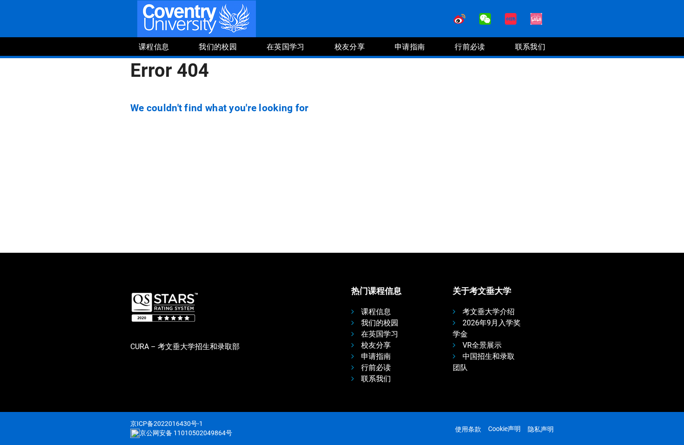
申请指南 (376, 356)
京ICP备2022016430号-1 (166, 423)
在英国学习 (379, 334)
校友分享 (376, 345)
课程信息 (376, 311)
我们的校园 (379, 322)
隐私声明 (541, 429)
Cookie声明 (504, 428)
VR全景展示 (482, 345)
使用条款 (468, 429)
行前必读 (376, 367)
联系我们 (376, 378)
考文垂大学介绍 (489, 311)
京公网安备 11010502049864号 (186, 433)
